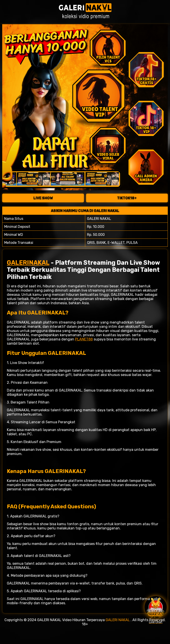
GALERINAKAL (28, 262)
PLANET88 (84, 339)
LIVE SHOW (43, 198)
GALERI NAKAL (118, 620)
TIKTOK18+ (127, 198)
